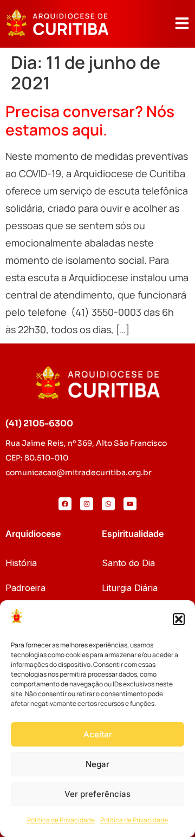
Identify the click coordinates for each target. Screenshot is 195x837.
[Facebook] (65, 503)
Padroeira (25, 587)
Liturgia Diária (130, 587)
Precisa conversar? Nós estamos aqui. (89, 120)
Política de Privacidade (61, 820)
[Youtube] (129, 503)
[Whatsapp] (108, 503)
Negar (97, 764)
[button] (178, 619)
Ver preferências (97, 794)
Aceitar (97, 734)
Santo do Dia (128, 562)
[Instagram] (86, 503)
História (21, 562)
